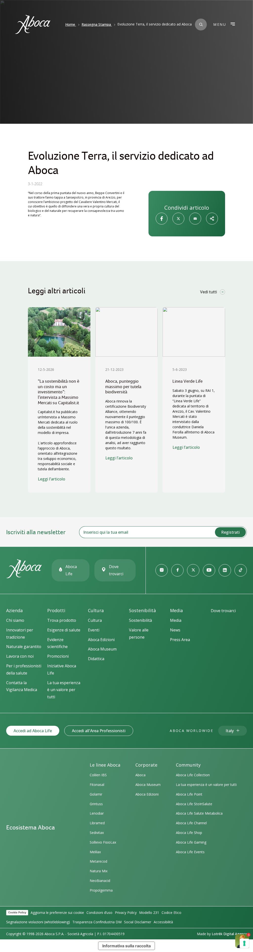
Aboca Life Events (190, 852)
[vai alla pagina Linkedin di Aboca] (225, 570)
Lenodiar (97, 813)
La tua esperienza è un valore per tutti (206, 784)
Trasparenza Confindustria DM (97, 922)
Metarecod (98, 861)
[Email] (195, 219)
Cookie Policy (17, 912)
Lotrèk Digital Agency (229, 933)
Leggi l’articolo (51, 479)
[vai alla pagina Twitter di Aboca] (193, 570)
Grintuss (96, 804)
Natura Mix (98, 871)
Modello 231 (149, 912)
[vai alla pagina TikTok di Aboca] (240, 570)
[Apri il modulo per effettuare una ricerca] (201, 24)
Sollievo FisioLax (103, 842)
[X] (178, 219)
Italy (230, 730)
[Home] (24, 576)
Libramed (97, 823)
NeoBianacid (100, 880)
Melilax (95, 852)
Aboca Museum (148, 784)
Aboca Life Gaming (191, 842)
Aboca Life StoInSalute (194, 804)
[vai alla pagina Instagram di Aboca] (161, 570)
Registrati (230, 532)
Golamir (96, 794)
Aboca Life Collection (193, 775)
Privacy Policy (126, 912)
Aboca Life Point (189, 794)
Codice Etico (171, 912)
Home (70, 24)
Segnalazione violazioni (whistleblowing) (38, 922)
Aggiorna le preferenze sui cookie (57, 912)
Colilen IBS (98, 775)
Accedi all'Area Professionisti (99, 730)
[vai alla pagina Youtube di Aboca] (209, 570)
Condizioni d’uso (99, 912)
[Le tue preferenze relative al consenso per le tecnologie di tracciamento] (244, 943)
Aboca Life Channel (191, 823)
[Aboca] (32, 24)
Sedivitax (97, 832)
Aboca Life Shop (189, 832)
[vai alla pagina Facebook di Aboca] (177, 570)
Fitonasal (97, 784)
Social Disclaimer (137, 922)
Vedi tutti (208, 292)
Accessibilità (163, 922)
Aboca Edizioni (147, 794)
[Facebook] (162, 219)
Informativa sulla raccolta (126, 945)
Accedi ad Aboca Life (33, 730)
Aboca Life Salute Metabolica (199, 813)
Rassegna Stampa (96, 24)
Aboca (140, 775)
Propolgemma (101, 890)
